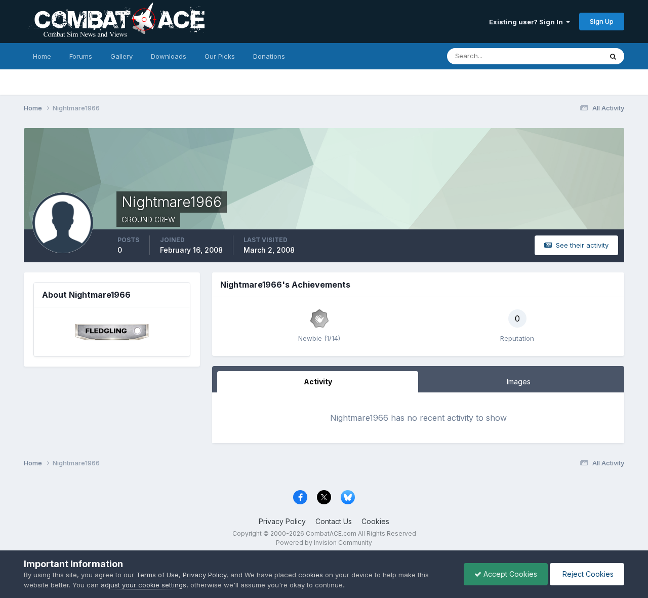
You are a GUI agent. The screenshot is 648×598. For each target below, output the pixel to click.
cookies (310, 575)
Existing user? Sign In (527, 22)
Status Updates (565, 56)
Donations (269, 56)
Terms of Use (157, 575)
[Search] (613, 56)
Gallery (121, 56)
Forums (80, 56)
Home (42, 56)
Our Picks (220, 56)
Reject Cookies (587, 574)
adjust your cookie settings (143, 585)
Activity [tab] (318, 381)
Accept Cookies (509, 574)
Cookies (375, 521)
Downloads (168, 56)
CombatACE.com (331, 533)
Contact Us (333, 521)
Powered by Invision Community (324, 542)
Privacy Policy (282, 521)
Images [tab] (519, 381)
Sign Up (602, 21)
